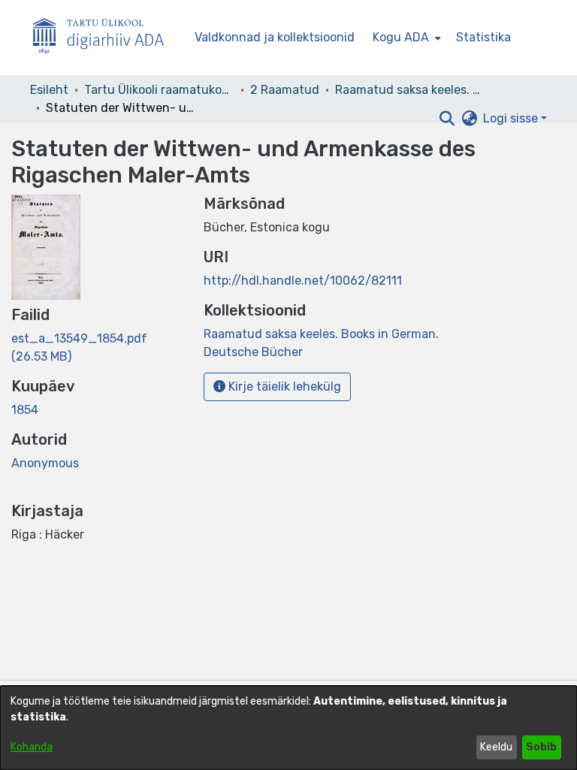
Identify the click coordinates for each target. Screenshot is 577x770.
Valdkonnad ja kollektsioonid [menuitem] (275, 37)
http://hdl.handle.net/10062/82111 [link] (303, 280)
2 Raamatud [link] (284, 90)
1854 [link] (24, 410)
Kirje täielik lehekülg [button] (283, 386)
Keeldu (496, 747)
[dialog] (288, 728)
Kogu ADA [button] (401, 37)
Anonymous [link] (45, 463)
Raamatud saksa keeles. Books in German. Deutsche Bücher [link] (410, 90)
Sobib (541, 747)
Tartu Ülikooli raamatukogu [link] (159, 90)
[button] (446, 119)
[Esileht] (104, 38)
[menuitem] (405, 37)
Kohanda (32, 747)
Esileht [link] (49, 90)
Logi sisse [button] (512, 118)
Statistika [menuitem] (483, 37)
